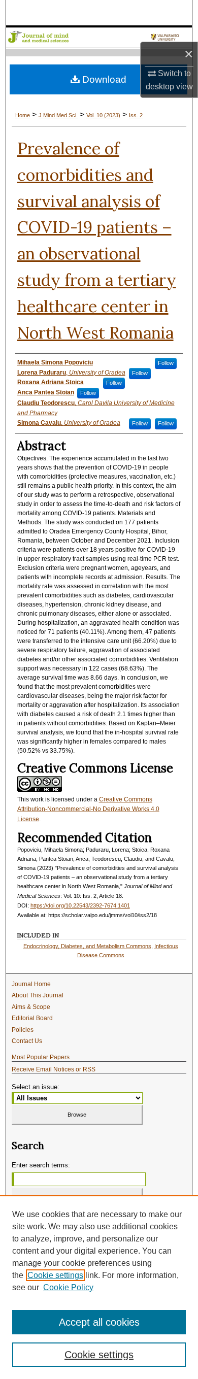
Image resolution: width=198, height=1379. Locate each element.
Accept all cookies (99, 1322)
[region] (99, 1287)
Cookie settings (55, 1275)
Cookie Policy (68, 1287)
